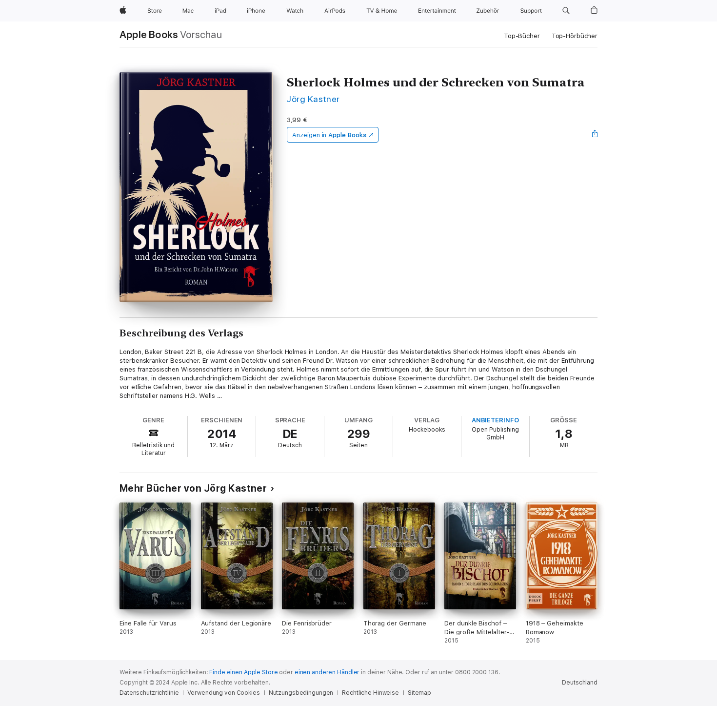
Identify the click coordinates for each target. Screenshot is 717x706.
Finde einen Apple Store (243, 672)
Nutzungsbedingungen (301, 692)
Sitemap (419, 692)
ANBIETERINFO (495, 420)
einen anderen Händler (327, 672)
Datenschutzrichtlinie (149, 692)
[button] (566, 10)
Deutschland (580, 682)
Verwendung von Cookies (223, 692)
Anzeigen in (329, 135)
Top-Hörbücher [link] (575, 36)
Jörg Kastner (313, 99)
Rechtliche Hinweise (370, 692)
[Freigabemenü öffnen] (595, 135)
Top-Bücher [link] (522, 36)
